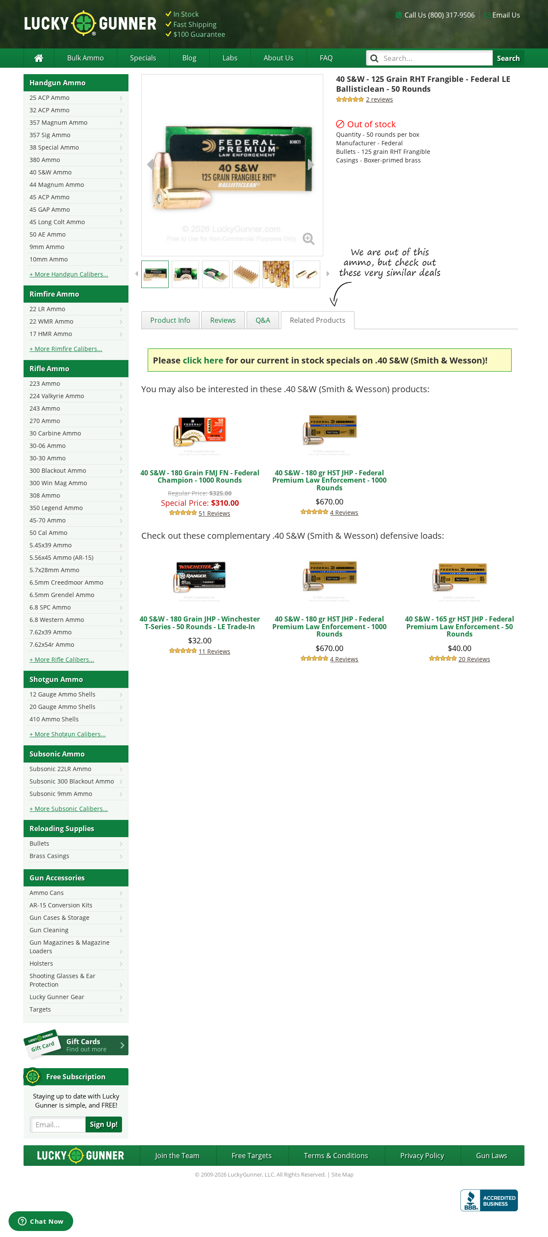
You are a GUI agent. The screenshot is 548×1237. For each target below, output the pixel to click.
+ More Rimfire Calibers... (66, 349)
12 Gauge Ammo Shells (62, 694)
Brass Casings (49, 856)
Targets (40, 1009)
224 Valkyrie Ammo (57, 396)
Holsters (41, 963)
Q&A (263, 320)
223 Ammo (45, 383)
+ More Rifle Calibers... (62, 659)
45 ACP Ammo (49, 197)
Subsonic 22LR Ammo (60, 769)
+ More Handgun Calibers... (69, 274)
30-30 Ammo (48, 458)
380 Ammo (45, 160)
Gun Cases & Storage (59, 917)
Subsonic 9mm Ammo (61, 794)
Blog (189, 58)
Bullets (39, 843)
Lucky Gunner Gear (57, 997)
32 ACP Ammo (49, 110)
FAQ (326, 58)
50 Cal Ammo (48, 532)
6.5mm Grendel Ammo (62, 595)
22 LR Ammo (47, 309)
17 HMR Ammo (51, 334)
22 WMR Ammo (51, 321)
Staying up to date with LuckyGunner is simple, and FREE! (76, 1100)
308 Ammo (45, 495)
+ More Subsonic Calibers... (69, 809)
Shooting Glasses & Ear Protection (62, 980)
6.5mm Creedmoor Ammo (66, 582)
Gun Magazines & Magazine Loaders (70, 946)
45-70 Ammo (48, 520)
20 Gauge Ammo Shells (62, 707)
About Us (279, 58)
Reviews (223, 320)
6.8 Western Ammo (57, 619)
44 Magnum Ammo (57, 184)
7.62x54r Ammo (52, 644)
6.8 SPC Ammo (50, 607)
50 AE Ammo (48, 234)
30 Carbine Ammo (55, 433)
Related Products (317, 320)
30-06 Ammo (48, 445)
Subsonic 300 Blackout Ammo (72, 781)
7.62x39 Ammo (50, 632)
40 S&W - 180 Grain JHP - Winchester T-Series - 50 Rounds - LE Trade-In (200, 622)
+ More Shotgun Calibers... (68, 734)
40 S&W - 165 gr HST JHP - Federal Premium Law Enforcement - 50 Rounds (459, 626)
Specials (143, 58)
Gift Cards (86, 1045)
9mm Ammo (47, 247)
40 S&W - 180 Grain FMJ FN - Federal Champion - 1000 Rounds (199, 476)
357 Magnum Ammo (58, 122)
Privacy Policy (422, 1155)
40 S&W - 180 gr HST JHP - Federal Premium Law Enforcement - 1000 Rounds (329, 480)
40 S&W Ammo (50, 172)
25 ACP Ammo (49, 97)
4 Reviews (344, 512)
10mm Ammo (49, 259)
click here (203, 360)
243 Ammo (45, 408)
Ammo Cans (47, 893)
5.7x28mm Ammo (54, 570)
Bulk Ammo (85, 58)
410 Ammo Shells (54, 719)
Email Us (506, 15)
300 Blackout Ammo (58, 470)
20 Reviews (474, 659)
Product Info (170, 320)
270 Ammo (45, 421)
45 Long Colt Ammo (57, 222)
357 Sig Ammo (50, 135)
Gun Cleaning (49, 930)
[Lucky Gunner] (39, 58)
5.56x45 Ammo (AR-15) (61, 557)
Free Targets (252, 1155)
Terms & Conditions (336, 1155)
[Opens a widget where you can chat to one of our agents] (41, 1222)
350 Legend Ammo (56, 508)
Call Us (440, 15)
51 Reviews (214, 513)
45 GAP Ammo (50, 209)
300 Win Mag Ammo (58, 483)
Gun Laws (491, 1155)
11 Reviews (214, 651)
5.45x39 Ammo (50, 545)
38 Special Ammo (54, 147)
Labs (230, 58)
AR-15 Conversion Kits (61, 905)
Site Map (342, 1174)
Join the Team (177, 1155)
